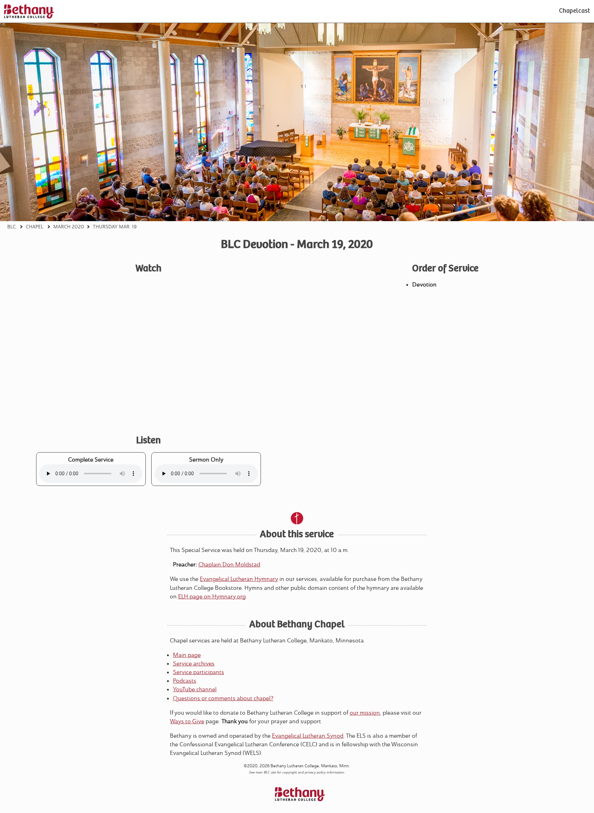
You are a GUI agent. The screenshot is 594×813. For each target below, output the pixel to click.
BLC (11, 227)
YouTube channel (195, 689)
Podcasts (184, 680)
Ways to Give (187, 721)
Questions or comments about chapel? (223, 698)
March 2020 (68, 227)
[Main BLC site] (29, 11)
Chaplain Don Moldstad (229, 564)
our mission (365, 712)
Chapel (34, 227)
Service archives (193, 663)
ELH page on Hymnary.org (212, 596)
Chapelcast (574, 11)
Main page (187, 655)
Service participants (198, 672)
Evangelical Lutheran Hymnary (239, 579)
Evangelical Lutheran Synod (307, 735)
